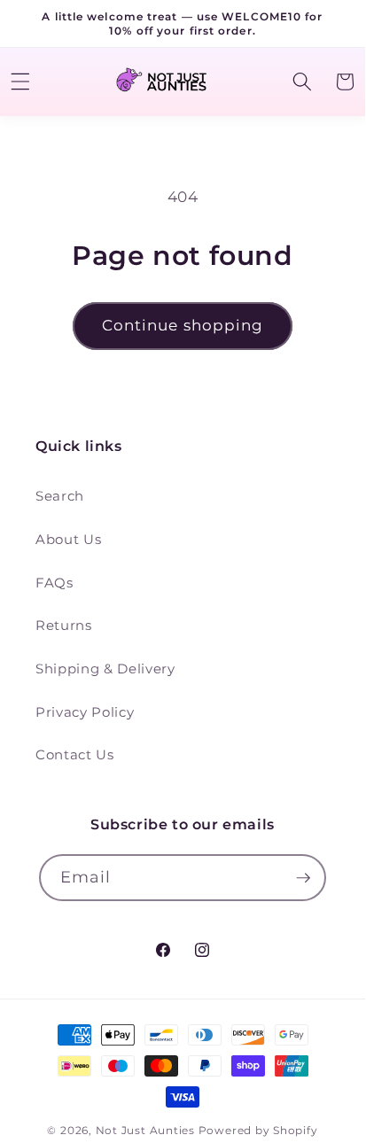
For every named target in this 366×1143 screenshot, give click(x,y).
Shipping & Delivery (105, 668)
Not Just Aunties (145, 1130)
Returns (63, 625)
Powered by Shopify (258, 1130)
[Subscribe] (303, 878)
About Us (68, 539)
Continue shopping (183, 325)
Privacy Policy (84, 712)
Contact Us (74, 754)
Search (59, 495)
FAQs (54, 582)
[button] (301, 81)
